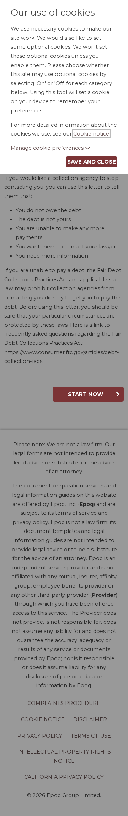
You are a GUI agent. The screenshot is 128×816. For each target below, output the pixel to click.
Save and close (91, 161)
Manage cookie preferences (48, 148)
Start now (85, 394)
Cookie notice (91, 134)
